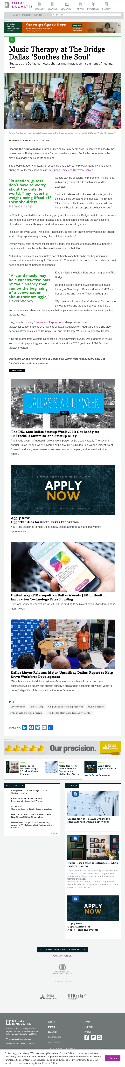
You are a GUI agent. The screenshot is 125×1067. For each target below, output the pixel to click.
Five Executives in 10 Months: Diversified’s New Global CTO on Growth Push (31, 815)
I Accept (113, 1058)
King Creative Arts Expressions (45, 322)
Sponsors (26, 15)
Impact (80, 9)
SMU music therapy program (26, 713)
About (16, 15)
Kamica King (36, 706)
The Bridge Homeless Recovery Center (69, 170)
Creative (53, 9)
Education (67, 9)
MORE (53, 834)
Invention (93, 9)
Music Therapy (96, 706)
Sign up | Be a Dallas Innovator (61, 1049)
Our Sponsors (54, 1037)
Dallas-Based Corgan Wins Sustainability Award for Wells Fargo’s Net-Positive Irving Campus (31, 825)
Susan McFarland (22, 140)
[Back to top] (114, 1049)
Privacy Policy (49, 1063)
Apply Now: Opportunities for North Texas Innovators (31, 807)
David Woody (17, 706)
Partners (38, 15)
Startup (106, 9)
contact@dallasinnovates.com (20, 1039)
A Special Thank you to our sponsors (62, 950)
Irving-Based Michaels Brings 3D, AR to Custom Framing (29, 791)
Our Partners (54, 1042)
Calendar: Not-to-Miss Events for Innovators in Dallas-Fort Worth (27, 799)
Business (40, 9)
